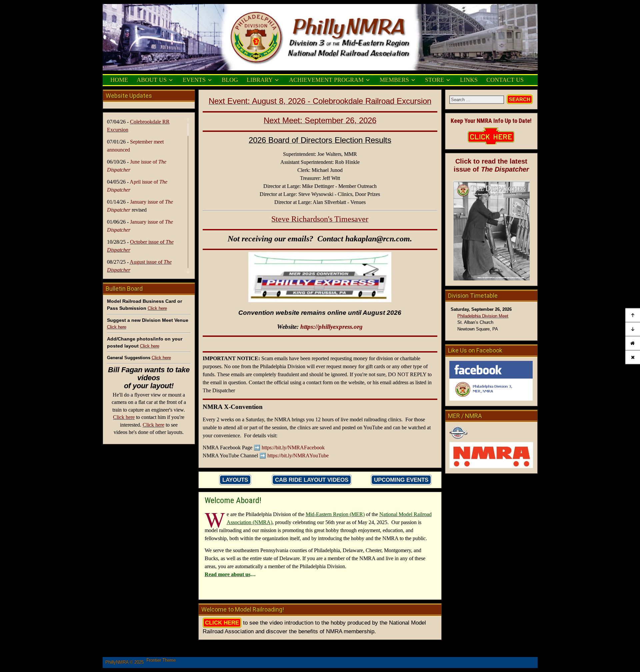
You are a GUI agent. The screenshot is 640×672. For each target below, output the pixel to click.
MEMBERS (394, 79)
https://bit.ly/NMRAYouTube (298, 455)
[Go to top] (632, 315)
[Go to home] (632, 343)
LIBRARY (260, 79)
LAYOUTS (235, 480)
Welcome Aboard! (233, 500)
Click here (157, 308)
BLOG (230, 79)
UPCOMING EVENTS (401, 480)
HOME (119, 79)
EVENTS (194, 79)
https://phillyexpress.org (331, 326)
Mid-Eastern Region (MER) (335, 514)
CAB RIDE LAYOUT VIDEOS (311, 480)
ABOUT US (152, 79)
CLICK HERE (222, 623)
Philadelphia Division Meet (482, 315)
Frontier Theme (161, 660)
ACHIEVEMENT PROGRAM (326, 79)
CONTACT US (505, 79)
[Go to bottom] (632, 329)
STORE (434, 79)
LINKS (469, 79)
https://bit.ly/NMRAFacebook (293, 447)
